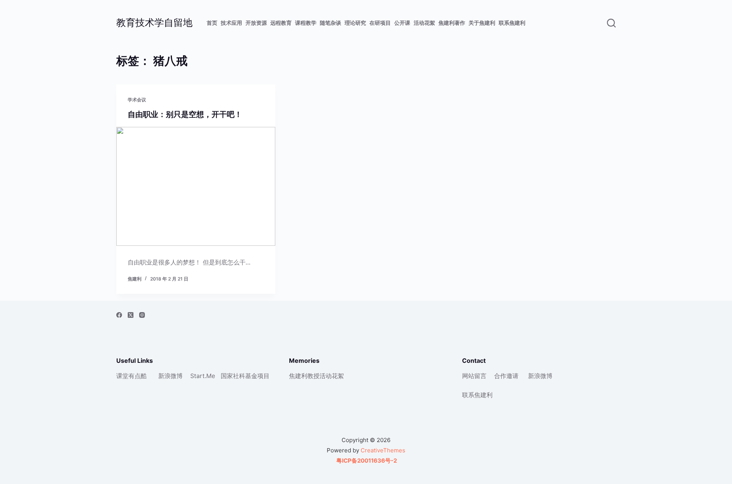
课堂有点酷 (131, 376)
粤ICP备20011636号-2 (366, 460)
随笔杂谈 (330, 22)
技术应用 (231, 22)
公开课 (402, 22)
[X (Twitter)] (130, 315)
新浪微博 (170, 376)
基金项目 (257, 376)
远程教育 (281, 22)
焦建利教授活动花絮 (316, 376)
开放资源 (256, 22)
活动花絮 (424, 22)
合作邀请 (506, 376)
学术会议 (137, 100)
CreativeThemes (383, 450)
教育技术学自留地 (154, 22)
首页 (212, 22)
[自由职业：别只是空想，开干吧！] (195, 186)
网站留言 (474, 376)
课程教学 (305, 22)
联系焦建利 (512, 22)
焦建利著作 (451, 22)
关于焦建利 (482, 22)
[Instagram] (142, 315)
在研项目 (380, 22)
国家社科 (233, 376)
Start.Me (202, 376)
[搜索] (611, 23)
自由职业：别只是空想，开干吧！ (185, 114)
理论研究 (355, 22)
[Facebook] (119, 315)
